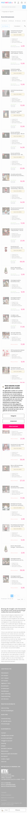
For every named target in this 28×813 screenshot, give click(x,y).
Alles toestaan (13, 426)
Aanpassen (13, 421)
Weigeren (13, 416)
